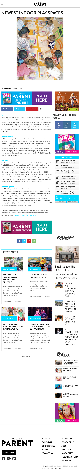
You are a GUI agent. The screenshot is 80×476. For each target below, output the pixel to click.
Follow (66, 122)
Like (59, 122)
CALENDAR (47, 442)
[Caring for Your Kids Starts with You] (59, 318)
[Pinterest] (29, 241)
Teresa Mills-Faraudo (35, 296)
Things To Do (35, 269)
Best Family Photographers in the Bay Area (70, 394)
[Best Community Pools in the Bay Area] (58, 386)
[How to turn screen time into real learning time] (59, 285)
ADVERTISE (66, 438)
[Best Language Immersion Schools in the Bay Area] (13, 314)
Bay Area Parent (7, 301)
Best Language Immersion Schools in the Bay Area (13, 327)
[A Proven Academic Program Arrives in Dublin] (59, 303)
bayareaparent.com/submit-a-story (25, 215)
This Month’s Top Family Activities (38, 275)
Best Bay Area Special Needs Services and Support (10, 278)
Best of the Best (9, 269)
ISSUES (45, 449)
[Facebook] (19, 241)
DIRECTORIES (48, 445)
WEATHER (66, 460)
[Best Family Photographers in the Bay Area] (58, 395)
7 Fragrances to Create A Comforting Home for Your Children (72, 337)
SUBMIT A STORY (69, 456)
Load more (26, 356)
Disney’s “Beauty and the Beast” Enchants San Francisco (40, 327)
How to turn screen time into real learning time (71, 290)
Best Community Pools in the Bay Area (70, 386)
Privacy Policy (53, 468)
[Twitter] (24, 241)
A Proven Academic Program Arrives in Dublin (70, 306)
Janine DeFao (7, 88)
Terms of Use (45, 468)
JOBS (63, 445)
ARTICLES (46, 438)
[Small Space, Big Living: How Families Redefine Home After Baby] (67, 254)
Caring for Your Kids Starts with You (71, 320)
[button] (77, 4)
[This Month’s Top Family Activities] (40, 264)
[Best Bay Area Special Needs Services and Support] (13, 264)
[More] (40, 109)
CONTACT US (67, 442)
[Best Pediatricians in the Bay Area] (58, 370)
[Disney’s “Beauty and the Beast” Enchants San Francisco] (40, 314)
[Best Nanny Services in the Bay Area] (58, 378)
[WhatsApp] (34, 241)
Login (59, 468)
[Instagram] (9, 458)
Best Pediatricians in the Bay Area (70, 369)
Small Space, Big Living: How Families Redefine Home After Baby (66, 272)
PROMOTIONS (49, 453)
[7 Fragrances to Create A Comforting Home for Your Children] (59, 331)
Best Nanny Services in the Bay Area (70, 378)
